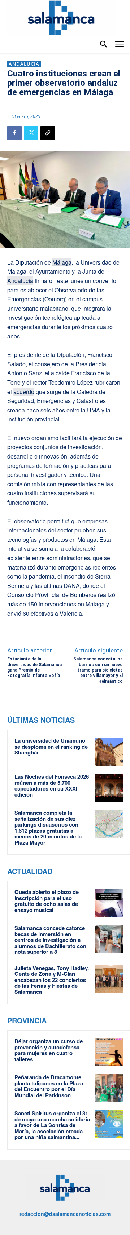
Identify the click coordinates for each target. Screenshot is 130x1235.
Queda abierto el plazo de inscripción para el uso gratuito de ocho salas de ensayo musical (46, 901)
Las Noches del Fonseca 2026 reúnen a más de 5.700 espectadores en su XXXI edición (51, 785)
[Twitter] (31, 133)
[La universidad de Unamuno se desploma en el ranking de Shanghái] (109, 752)
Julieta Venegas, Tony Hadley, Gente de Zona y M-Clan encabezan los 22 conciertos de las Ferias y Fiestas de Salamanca (51, 980)
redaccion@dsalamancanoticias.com (65, 1213)
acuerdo (23, 392)
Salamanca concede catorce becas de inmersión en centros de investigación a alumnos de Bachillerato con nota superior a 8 (50, 940)
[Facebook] (14, 133)
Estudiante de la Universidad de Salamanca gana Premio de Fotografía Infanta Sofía (34, 667)
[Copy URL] (47, 133)
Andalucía (24, 64)
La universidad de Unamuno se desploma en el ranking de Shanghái (51, 746)
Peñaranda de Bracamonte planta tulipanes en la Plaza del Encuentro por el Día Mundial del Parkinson (48, 1086)
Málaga (62, 262)
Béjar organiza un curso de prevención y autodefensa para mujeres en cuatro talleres (48, 1050)
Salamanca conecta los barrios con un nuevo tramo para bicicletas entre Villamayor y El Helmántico (98, 670)
